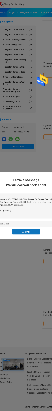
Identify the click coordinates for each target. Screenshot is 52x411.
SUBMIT (26, 231)
